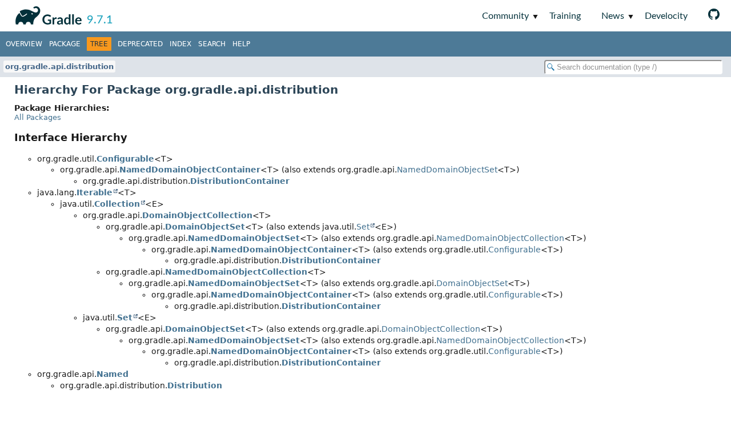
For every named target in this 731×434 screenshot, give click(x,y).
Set (362, 226)
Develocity (666, 16)
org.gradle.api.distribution (59, 66)
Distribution (194, 385)
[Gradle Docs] (46, 13)
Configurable (125, 158)
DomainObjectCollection (197, 215)
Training (565, 16)
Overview (24, 44)
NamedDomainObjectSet (447, 169)
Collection (117, 203)
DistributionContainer (240, 181)
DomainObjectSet (205, 226)
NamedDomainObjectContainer (189, 169)
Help (241, 44)
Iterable (95, 192)
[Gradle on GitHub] (714, 15)
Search (212, 44)
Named (112, 374)
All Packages (37, 117)
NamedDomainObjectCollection (500, 238)
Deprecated (140, 44)
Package (65, 44)
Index (180, 44)
